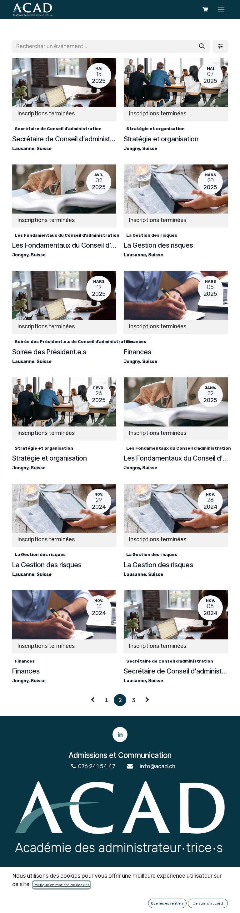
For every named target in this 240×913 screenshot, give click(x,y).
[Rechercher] (202, 46)
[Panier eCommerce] (205, 9)
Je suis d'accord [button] (208, 903)
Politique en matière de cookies (61, 885)
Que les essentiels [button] (167, 903)
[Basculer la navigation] (221, 9)
